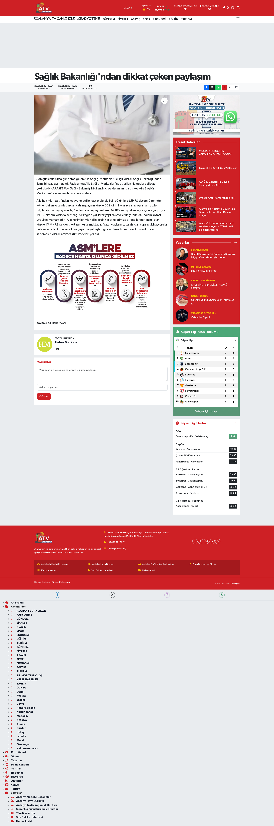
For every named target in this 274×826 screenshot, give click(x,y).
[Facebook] (195, 541)
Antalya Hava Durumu (103, 564)
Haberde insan (25, 708)
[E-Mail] (57, 349)
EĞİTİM (174, 19)
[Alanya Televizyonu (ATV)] (43, 8)
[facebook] (57, 595)
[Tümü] (235, 242)
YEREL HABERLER (27, 679)
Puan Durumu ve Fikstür (204, 564)
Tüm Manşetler (48, 570)
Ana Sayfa (17, 602)
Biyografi (17, 776)
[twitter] (112, 595)
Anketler (17, 780)
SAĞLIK (21, 683)
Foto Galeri (18, 752)
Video (15, 756)
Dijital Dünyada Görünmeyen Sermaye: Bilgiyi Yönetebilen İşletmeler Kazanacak (213, 256)
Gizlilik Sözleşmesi (61, 582)
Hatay (20, 732)
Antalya (21, 720)
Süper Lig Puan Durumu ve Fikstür (37, 809)
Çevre (20, 703)
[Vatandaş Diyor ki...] (182, 315)
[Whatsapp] (212, 541)
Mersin (20, 740)
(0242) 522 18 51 (116, 542)
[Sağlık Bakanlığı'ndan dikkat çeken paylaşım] (102, 135)
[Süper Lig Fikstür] (235, 423)
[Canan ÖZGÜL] (182, 300)
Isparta (21, 736)
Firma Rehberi (20, 764)
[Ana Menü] (238, 19)
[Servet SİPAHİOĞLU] (182, 284)
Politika (21, 695)
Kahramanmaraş (27, 748)
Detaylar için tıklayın (206, 411)
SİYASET (123, 19)
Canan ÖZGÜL (199, 296)
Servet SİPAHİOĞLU (203, 281)
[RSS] (217, 541)
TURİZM (186, 19)
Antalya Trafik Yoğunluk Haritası (158, 564)
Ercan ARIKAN (199, 250)
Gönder (44, 396)
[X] (200, 541)
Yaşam (20, 699)
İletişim (46, 582)
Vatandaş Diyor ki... (203, 313)
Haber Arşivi (148, 570)
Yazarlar (16, 760)
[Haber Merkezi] (44, 344)
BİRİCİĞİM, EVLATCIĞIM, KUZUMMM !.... (212, 302)
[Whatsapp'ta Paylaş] (218, 87)
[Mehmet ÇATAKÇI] (182, 269)
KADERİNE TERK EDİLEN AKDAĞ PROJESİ (209, 287)
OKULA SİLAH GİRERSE (204, 271)
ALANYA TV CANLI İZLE (56, 18)
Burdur (21, 728)
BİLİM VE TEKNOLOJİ (29, 675)
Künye (37, 582)
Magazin (22, 716)
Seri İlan (16, 768)
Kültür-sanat (24, 712)
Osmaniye (22, 744)
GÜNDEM (109, 19)
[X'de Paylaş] (212, 87)
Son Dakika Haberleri (102, 570)
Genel (20, 691)
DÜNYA (21, 687)
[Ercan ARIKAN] (182, 253)
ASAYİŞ (135, 19)
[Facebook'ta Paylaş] (206, 87)
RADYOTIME (90, 18)
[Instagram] (206, 541)
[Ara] (238, 8)
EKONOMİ (159, 19)
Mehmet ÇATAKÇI (201, 267)
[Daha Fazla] (224, 87)
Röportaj (17, 772)
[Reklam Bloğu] (206, 114)
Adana (20, 724)
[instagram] (167, 595)
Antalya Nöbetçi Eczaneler (54, 564)
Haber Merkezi (66, 342)
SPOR (146, 19)
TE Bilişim (235, 583)
